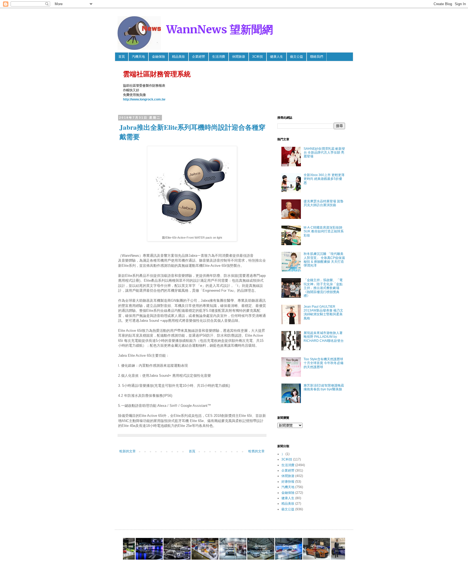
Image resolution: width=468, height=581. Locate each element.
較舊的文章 (256, 451)
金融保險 (158, 57)
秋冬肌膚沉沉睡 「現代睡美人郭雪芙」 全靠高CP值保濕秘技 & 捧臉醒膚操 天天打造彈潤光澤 (324, 259)
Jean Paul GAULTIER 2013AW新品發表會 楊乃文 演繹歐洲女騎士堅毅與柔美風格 (323, 312)
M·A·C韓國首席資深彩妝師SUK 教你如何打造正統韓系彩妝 (324, 231)
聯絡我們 (316, 57)
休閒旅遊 (238, 57)
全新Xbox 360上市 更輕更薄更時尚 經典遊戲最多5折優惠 (324, 179)
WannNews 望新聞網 (219, 29)
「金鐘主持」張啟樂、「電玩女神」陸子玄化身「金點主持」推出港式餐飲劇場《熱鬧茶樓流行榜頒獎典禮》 (323, 288)
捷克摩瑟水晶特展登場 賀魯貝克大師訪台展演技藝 (323, 203)
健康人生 (276, 57)
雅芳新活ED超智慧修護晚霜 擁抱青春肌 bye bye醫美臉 (324, 387)
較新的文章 (127, 451)
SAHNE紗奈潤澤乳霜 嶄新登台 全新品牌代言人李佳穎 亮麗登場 (324, 152)
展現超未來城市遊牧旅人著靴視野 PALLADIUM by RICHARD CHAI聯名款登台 (324, 337)
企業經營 (198, 57)
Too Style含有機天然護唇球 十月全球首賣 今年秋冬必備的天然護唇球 (323, 363)
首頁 (121, 57)
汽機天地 (138, 57)
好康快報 (287, 481)
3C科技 (257, 57)
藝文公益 (296, 57)
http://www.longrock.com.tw (144, 99)
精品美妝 (178, 57)
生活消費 (218, 57)
